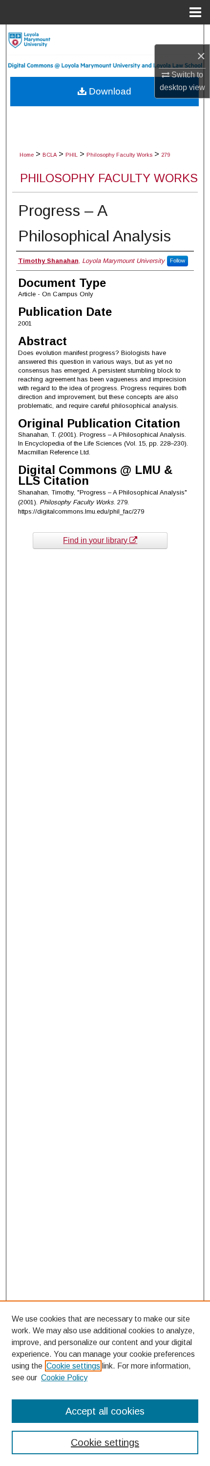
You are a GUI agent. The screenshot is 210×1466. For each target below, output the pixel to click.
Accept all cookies (105, 1411)
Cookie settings (73, 1366)
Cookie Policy (64, 1377)
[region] (105, 1383)
